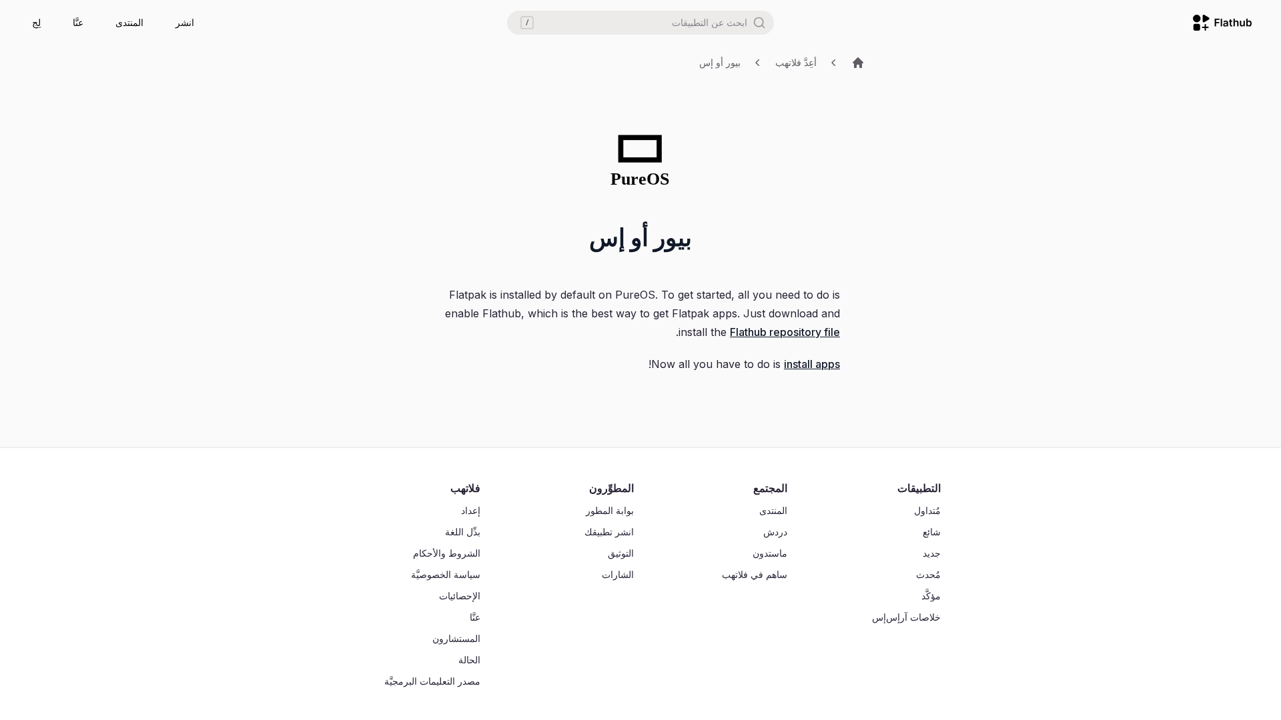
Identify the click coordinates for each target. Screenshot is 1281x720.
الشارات (618, 574)
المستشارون (456, 638)
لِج (36, 22)
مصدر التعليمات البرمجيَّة (432, 681)
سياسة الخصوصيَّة (445, 574)
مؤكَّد (931, 595)
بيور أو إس (720, 62)
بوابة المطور (610, 510)
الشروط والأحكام (446, 553)
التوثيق (621, 553)
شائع (932, 531)
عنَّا (78, 22)
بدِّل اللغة (462, 531)
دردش (775, 531)
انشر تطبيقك (609, 531)
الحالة (469, 659)
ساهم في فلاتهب (754, 574)
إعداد (470, 510)
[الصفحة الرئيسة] (858, 62)
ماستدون (770, 553)
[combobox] (640, 23)
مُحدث (928, 574)
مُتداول (927, 510)
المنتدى (129, 22)
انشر (184, 22)
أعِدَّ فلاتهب (796, 62)
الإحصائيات (459, 595)
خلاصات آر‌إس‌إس (906, 617)
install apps (812, 364)
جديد (932, 553)
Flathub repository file (785, 332)
